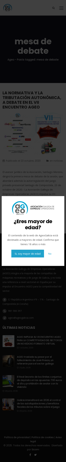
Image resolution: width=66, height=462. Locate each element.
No (49, 253)
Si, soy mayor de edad (28, 253)
